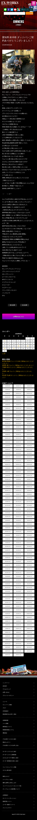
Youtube (15, 9)
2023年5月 (7, 430)
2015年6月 (29, 535)
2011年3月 (7, 598)
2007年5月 (7, 651)
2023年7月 (18, 427)
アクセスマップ (7, 689)
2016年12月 (7, 516)
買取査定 (5, 733)
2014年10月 (18, 546)
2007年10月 (18, 643)
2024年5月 (18, 415)
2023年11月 (7, 423)
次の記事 (24, 305)
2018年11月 (7, 490)
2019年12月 (18, 475)
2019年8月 (18, 479)
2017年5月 (29, 509)
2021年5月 (18, 456)
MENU (33, 3)
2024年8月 (18, 412)
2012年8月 (18, 576)
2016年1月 (18, 527)
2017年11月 (29, 501)
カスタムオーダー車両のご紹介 (11, 757)
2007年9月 (29, 643)
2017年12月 (18, 501)
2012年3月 (7, 583)
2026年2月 (7, 393)
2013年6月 (18, 565)
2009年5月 (29, 621)
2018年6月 (29, 494)
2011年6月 (7, 595)
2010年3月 (29, 610)
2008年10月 (7, 632)
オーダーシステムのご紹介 (9, 751)
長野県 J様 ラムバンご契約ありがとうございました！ (18, 365)
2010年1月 (18, 613)
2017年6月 (18, 509)
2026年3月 (29, 389)
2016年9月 (7, 520)
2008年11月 (29, 628)
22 (27, 346)
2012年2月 (18, 583)
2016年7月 (29, 520)
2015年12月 (29, 527)
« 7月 (3, 353)
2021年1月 (29, 460)
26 (14, 348)
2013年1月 (29, 568)
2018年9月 (29, 490)
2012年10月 (29, 572)
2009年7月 (7, 621)
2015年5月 (7, 539)
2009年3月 (18, 624)
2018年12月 (29, 486)
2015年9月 (29, 531)
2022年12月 (29, 434)
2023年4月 (18, 430)
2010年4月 (18, 610)
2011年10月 (29, 587)
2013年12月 (18, 557)
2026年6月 (29, 386)
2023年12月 (29, 419)
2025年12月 (18, 393)
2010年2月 (7, 613)
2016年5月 (18, 524)
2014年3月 (18, 553)
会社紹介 (5, 686)
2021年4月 (29, 456)
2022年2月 (7, 449)
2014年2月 (29, 553)
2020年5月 (18, 471)
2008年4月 (29, 636)
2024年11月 (29, 408)
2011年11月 (18, 587)
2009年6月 (18, 621)
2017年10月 (7, 505)
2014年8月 (29, 546)
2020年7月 (29, 468)
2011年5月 (18, 595)
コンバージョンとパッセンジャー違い (12, 786)
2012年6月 (7, 580)
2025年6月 (18, 400)
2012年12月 (7, 572)
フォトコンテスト (7, 807)
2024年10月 (7, 412)
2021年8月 (29, 453)
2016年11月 (18, 516)
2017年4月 (7, 512)
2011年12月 (7, 587)
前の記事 (12, 305)
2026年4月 (18, 389)
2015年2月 (7, 542)
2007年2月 (7, 654)
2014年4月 (7, 553)
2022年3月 (29, 445)
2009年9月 (29, 617)
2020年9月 (7, 468)
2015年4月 (18, 539)
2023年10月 (18, 423)
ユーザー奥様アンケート (9, 804)
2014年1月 (7, 557)
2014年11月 (7, 546)
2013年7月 (7, 565)
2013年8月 (29, 561)
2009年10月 (18, 617)
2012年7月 (29, 576)
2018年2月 (7, 501)
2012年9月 (7, 576)
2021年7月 (7, 456)
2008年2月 (18, 639)
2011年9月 (7, 591)
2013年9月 (18, 561)
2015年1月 (18, 542)
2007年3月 (29, 651)
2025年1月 (7, 408)
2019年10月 (7, 479)
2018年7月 (18, 494)
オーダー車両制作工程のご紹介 (11, 761)
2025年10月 (7, 397)
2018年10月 (18, 490)
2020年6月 (7, 471)
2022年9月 (29, 438)
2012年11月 (18, 572)
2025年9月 (18, 397)
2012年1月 (29, 583)
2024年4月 (29, 415)
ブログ (4, 708)
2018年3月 (29, 498)
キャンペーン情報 (7, 704)
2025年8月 (29, 397)
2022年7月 (18, 442)
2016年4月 (29, 524)
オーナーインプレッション (9, 798)
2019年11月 (29, 475)
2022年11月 (7, 438)
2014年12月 (29, 542)
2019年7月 (29, 479)
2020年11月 (18, 464)
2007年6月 (29, 647)
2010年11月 (7, 602)
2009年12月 (29, 613)
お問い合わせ (6, 692)
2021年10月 (7, 453)
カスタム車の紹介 (7, 770)
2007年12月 (29, 639)
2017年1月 (29, 512)
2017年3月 (18, 512)
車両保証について (7, 726)
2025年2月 (29, 404)
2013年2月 (18, 568)
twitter (11, 9)
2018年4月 (18, 498)
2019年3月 (29, 483)
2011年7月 (29, 591)
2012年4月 (29, 580)
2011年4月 (29, 595)
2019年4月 (18, 483)
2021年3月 (7, 460)
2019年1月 (18, 486)
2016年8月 (18, 520)
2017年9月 (18, 505)
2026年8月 (7, 386)
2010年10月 (18, 602)
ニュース (5, 701)
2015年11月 (7, 531)
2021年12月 (18, 449)
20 (18, 346)
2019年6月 (7, 483)
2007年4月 (18, 651)
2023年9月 (29, 423)
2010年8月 (7, 606)
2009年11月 (7, 617)
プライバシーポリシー (8, 695)
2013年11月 (29, 557)
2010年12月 (29, 598)
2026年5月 (7, 389)
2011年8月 (18, 591)
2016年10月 (29, 516)
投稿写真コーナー (7, 801)
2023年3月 (29, 430)
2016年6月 (7, 524)
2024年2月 (18, 419)
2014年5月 (29, 550)
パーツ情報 (5, 723)
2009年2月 (29, 624)
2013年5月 (29, 565)
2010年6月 (29, 606)
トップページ (6, 683)
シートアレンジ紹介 (8, 779)
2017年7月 (7, 509)
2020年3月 (7, 475)
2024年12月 (18, 408)
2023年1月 (18, 434)
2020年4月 (29, 471)
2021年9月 (18, 453)
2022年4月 (18, 445)
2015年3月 (29, 539)
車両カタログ (6, 776)
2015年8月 (7, 535)
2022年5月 (7, 445)
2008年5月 (18, 636)
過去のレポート (7, 742)
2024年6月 (7, 415)
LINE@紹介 (6, 711)
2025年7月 (7, 400)
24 (4, 348)
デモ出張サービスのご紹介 (9, 739)
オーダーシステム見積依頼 (9, 754)
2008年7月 (29, 632)
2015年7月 (18, 535)
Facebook (8, 9)
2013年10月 (7, 561)
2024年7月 (29, 412)
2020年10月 (29, 464)
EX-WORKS (13, 3)
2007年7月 (18, 647)
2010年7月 (18, 606)
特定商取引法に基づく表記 (9, 714)
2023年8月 (7, 427)
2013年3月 (7, 568)
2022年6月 (29, 442)
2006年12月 (18, 654)
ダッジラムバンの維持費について (11, 789)
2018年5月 (7, 498)
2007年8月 (7, 647)
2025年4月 (7, 404)
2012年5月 (18, 580)
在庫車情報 (5, 720)
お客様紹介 (5, 795)
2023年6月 (29, 427)
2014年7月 (7, 550)
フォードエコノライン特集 (9, 767)
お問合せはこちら (18, 316)
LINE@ (5, 9)
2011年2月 (18, 598)
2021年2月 (18, 460)
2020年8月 (18, 468)
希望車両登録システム (8, 729)
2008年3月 (7, 639)
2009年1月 (7, 628)
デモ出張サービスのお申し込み (11, 745)
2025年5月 (29, 400)
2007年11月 (7, 643)
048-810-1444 (28, 9)
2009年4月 (7, 624)
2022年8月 (7, 442)
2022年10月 (18, 438)
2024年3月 (7, 419)
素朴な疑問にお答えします (9, 782)
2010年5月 (7, 610)
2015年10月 (18, 531)
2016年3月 (7, 527)
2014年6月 (18, 550)
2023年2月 (7, 434)
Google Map (18, 9)
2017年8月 (29, 505)
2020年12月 (7, 464)
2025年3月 (18, 404)
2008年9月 (18, 632)
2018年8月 (7, 494)
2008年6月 (7, 636)
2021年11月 (29, 449)
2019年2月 (7, 486)
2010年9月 (29, 602)
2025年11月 (29, 393)
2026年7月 (18, 386)
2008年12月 (18, 628)
